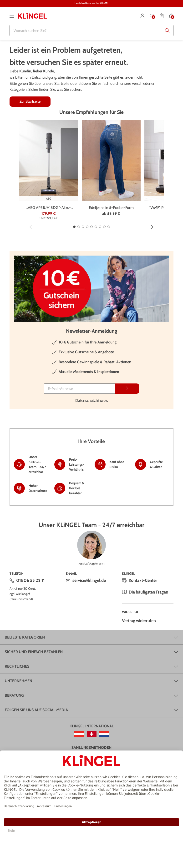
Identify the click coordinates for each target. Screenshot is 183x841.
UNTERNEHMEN (18, 681)
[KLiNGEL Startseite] (32, 16)
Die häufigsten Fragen (148, 592)
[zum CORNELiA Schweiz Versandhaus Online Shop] (92, 734)
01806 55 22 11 (30, 580)
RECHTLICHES (17, 666)
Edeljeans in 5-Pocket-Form (111, 207)
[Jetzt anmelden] (127, 388)
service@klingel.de (89, 580)
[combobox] (91, 30)
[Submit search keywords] (167, 30)
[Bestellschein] (161, 15)
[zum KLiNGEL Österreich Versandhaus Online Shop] (79, 734)
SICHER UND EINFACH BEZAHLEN (34, 652)
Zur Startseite (30, 101)
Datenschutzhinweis (91, 400)
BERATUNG (14, 695)
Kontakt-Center (143, 580)
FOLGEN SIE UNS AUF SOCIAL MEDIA (36, 710)
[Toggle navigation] (12, 15)
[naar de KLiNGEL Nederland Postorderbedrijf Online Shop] (104, 734)
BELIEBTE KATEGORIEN (25, 637)
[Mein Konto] (142, 15)
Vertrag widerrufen (139, 620)
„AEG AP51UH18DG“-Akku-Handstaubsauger (48, 208)
